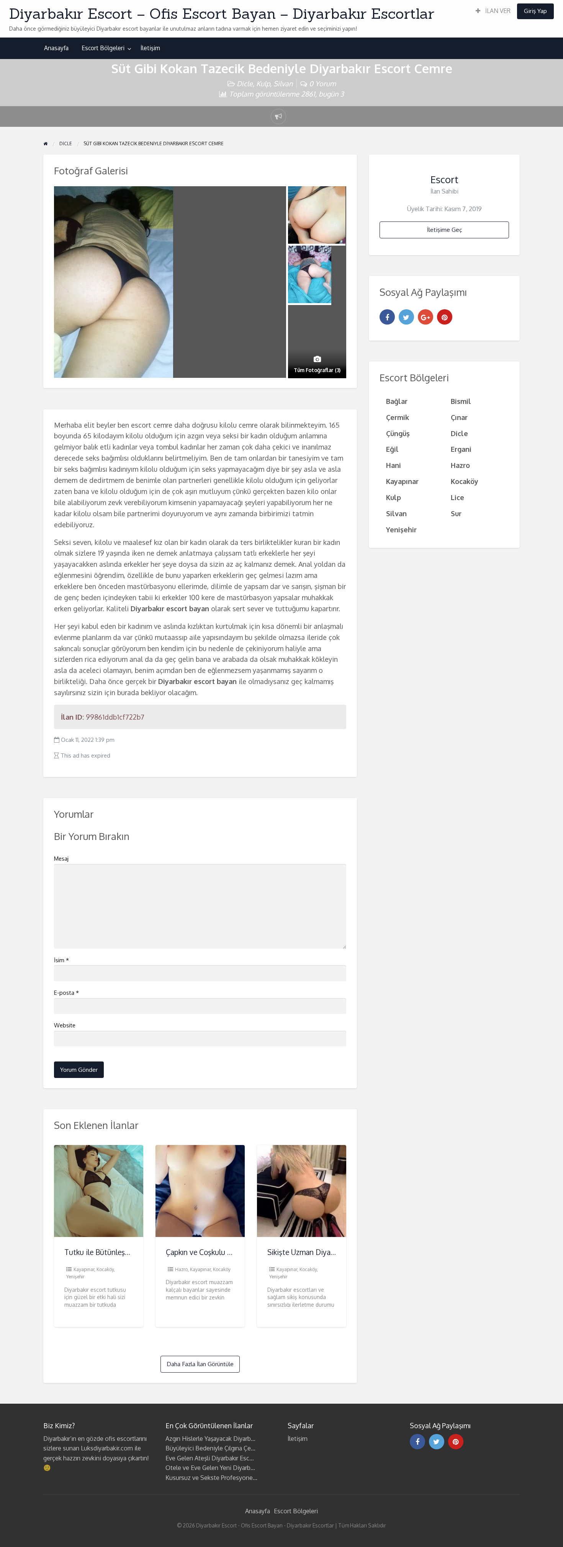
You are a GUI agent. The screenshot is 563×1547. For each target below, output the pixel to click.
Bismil (461, 401)
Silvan (283, 83)
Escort (444, 179)
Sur (456, 513)
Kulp (263, 83)
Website (64, 1025)
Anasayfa (56, 48)
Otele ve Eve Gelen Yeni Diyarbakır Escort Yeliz (229, 1468)
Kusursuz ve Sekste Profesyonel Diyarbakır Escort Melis (241, 1477)
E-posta (66, 992)
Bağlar (397, 401)
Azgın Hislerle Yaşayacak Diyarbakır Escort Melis (230, 1438)
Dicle (245, 83)
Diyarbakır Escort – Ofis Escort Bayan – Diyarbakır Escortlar (221, 13)
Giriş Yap (535, 11)
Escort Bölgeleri (103, 48)
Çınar (459, 417)
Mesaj (61, 858)
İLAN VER (497, 11)
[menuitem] (493, 11)
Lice (457, 497)
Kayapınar (84, 1269)
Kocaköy (105, 1269)
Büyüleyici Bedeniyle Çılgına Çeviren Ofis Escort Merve (240, 1448)
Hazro (181, 1269)
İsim (61, 960)
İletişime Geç (444, 229)
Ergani (461, 449)
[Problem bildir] (278, 116)
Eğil (392, 449)
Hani (393, 465)
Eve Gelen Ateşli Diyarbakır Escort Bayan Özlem (230, 1458)
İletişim (150, 48)
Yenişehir (75, 1277)
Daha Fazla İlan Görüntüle (200, 1364)
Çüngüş (398, 433)
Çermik (397, 417)
